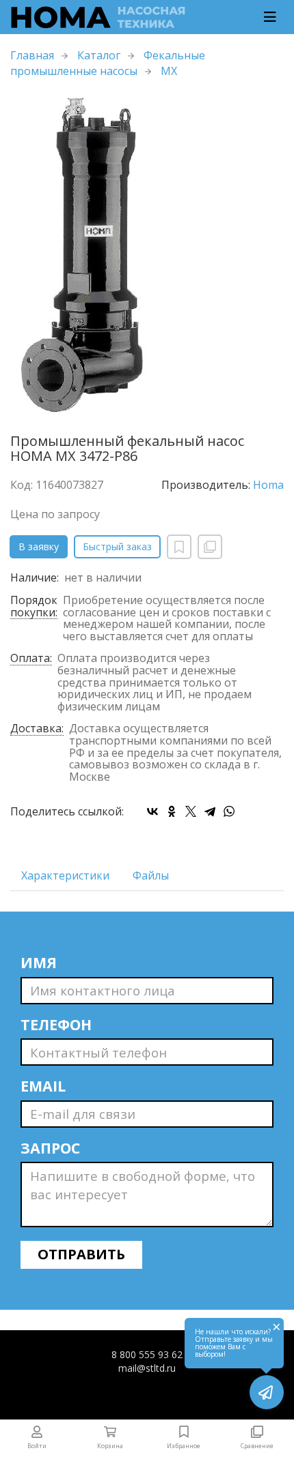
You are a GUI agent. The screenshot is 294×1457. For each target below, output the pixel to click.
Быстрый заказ (117, 546)
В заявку (38, 546)
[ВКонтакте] (152, 811)
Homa (268, 484)
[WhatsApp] (229, 811)
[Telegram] (210, 811)
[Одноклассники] (171, 811)
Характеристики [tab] (65, 875)
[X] (191, 811)
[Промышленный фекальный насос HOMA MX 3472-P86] (147, 256)
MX (169, 70)
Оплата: (31, 658)
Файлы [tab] (151, 875)
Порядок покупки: (33, 607)
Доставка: (37, 729)
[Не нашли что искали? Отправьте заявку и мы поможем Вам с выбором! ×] (267, 1392)
